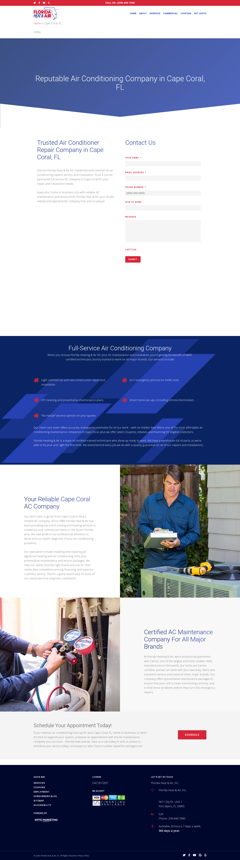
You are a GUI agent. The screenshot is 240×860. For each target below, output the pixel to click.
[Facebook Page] (39, 3)
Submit (133, 259)
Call (161, 814)
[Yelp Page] (49, 3)
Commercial (170, 13)
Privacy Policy (83, 855)
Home (133, 13)
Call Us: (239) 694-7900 (120, 3)
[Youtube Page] (44, 3)
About (143, 13)
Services (155, 13)
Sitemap (39, 801)
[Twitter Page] (35, 3)
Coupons (186, 13)
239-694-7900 (176, 818)
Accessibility (42, 805)
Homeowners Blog (45, 796)
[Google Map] (200, 855)
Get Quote (200, 13)
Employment (42, 792)
